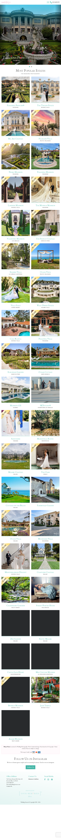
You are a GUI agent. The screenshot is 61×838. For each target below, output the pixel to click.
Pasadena (16, 60)
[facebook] (45, 779)
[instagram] (49, 779)
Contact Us (9, 786)
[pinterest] (52, 779)
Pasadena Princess (17, 57)
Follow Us (30, 767)
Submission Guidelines (33, 779)
